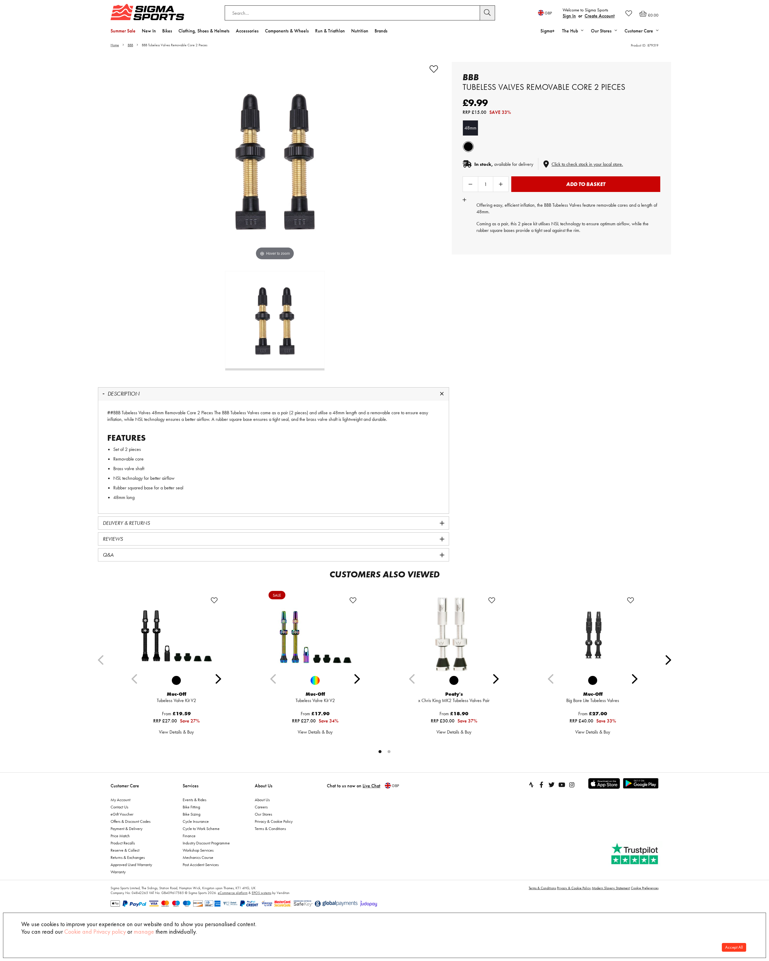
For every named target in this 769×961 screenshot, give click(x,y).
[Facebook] (541, 784)
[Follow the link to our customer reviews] (635, 854)
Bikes (167, 31)
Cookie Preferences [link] (644, 888)
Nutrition (359, 31)
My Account (120, 799)
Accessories (247, 31)
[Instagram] (572, 784)
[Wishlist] (629, 13)
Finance (189, 835)
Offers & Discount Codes (130, 821)
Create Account (600, 16)
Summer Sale (123, 31)
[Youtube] (561, 784)
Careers (261, 807)
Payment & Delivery (126, 828)
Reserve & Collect (125, 850)
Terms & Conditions (270, 828)
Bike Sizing (191, 814)
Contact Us (119, 807)
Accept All (734, 947)
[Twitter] (551, 784)
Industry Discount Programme (206, 843)
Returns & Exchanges (128, 857)
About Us (263, 786)
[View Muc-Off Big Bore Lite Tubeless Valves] (592, 633)
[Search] (487, 12)
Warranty (118, 871)
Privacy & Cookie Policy (274, 821)
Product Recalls (123, 843)
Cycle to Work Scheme (201, 828)
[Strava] (531, 784)
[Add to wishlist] (434, 69)
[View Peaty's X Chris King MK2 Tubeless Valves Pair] (453, 633)
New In (149, 31)
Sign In (569, 16)
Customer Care (125, 786)
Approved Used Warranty (131, 864)
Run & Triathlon (330, 31)
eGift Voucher (122, 814)
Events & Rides (194, 799)
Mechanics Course (198, 857)
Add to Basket (585, 184)
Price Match (120, 835)
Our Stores (263, 814)
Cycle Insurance (196, 821)
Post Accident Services (201, 864)
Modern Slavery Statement (611, 888)
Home (115, 45)
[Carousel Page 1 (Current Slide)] (379, 751)
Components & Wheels (287, 31)
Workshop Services (198, 850)
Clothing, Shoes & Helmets (203, 31)
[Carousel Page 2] (389, 751)
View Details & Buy (176, 732)
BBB (130, 45)
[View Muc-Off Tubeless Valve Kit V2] (176, 633)
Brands (381, 31)
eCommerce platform (233, 892)
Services (191, 786)
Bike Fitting (191, 807)
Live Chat (371, 786)
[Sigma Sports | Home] (147, 12)
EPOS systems (261, 892)
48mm (470, 128)
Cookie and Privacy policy (95, 931)
